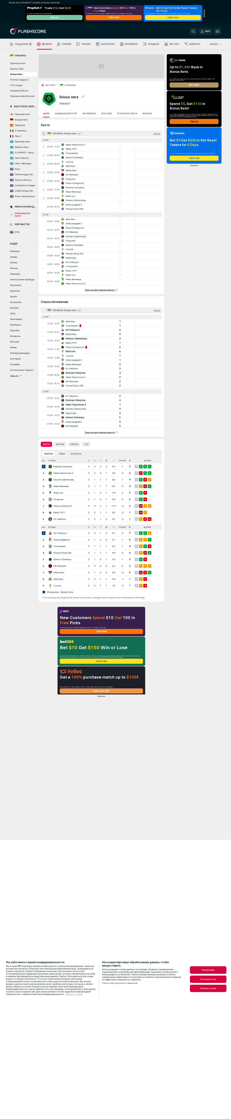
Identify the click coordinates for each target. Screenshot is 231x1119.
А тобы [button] (52, 460)
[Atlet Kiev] (50, 579)
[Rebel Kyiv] (50, 572)
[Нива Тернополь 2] (50, 473)
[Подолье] (50, 499)
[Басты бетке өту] (35, 31)
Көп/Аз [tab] (74, 444)
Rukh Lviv (58, 492)
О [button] (89, 460)
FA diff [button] (122, 460)
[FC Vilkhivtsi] (50, 519)
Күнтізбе (106, 113)
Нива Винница (61, 486)
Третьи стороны (74, 994)
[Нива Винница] (50, 486)
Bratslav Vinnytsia (63, 466)
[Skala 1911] (50, 512)
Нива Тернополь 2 (63, 473)
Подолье (58, 499)
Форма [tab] (60, 444)
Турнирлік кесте (127, 113)
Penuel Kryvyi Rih (62, 552)
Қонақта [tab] (76, 453)
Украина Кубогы (19, 90)
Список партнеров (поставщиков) (120, 983)
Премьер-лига (17, 63)
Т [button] (100, 460)
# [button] (42, 460)
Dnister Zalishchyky (64, 479)
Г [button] (113, 460)
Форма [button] (147, 460)
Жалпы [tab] (48, 453)
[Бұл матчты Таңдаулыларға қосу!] (44, 147)
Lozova (57, 585)
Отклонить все (208, 979)
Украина (70, 85)
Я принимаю (208, 970)
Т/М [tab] (86, 444)
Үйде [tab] (62, 453)
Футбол (50, 85)
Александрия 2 (62, 539)
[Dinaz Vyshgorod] (50, 506)
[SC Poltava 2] (50, 533)
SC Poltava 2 (60, 533)
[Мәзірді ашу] (217, 31)
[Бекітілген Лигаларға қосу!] (83, 97)
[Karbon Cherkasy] (50, 559)
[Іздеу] (193, 31)
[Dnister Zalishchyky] (50, 480)
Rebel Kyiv (59, 572)
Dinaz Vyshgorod (63, 505)
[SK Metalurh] (50, 566)
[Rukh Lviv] (50, 493)
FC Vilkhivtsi (60, 519)
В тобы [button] (52, 527)
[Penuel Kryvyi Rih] (50, 553)
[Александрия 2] (50, 540)
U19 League (16, 85)
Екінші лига (16, 74)
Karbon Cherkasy (62, 559)
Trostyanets (60, 546)
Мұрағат (147, 113)
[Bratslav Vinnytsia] (50, 466)
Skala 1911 (59, 512)
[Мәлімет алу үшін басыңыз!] (101, 146)
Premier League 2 (19, 79)
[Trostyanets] (50, 546)
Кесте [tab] (46, 444)
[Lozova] (50, 586)
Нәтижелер (89, 113)
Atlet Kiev (58, 579)
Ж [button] (106, 460)
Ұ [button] (94, 460)
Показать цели (208, 988)
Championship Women (22, 96)
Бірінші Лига (17, 68)
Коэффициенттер (66, 113)
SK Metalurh (60, 566)
